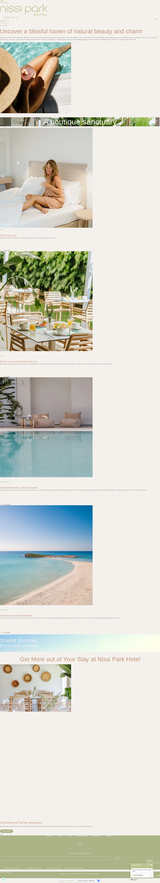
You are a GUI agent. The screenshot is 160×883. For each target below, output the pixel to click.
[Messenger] (149, 865)
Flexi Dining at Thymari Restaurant (21, 822)
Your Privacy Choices (86, 881)
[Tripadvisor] (81, 844)
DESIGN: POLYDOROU (6, 877)
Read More (6, 831)
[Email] (151, 865)
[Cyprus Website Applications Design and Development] (158, 875)
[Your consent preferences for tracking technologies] (3, 880)
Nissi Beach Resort (61, 649)
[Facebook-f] (78, 844)
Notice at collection (67, 881)
